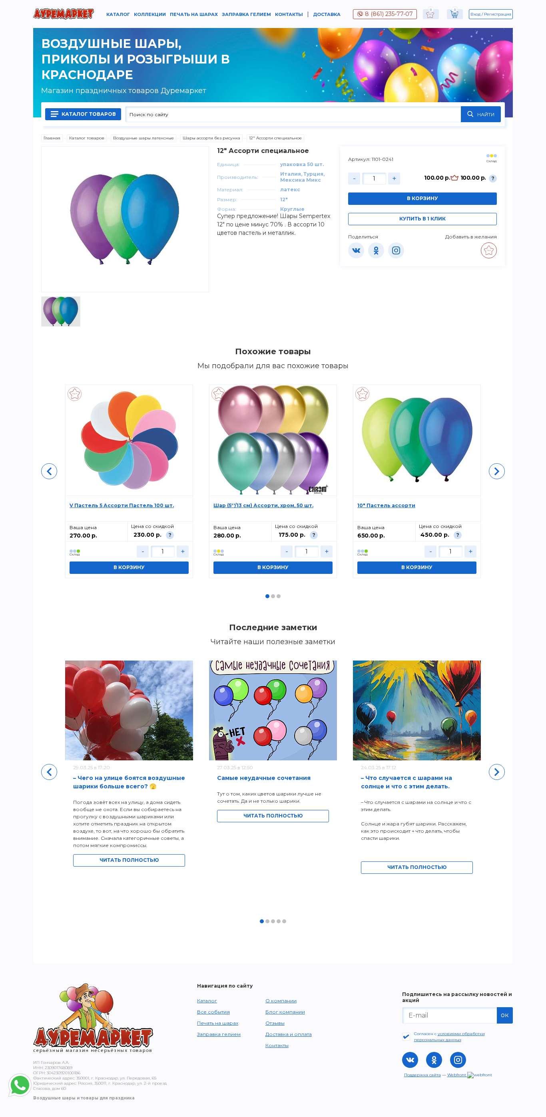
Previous (49, 471)
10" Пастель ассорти (386, 505)
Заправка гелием (246, 14)
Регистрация (497, 14)
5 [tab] (284, 921)
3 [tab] (279, 596)
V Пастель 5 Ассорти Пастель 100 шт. (122, 505)
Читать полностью (129, 860)
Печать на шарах (194, 14)
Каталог (118, 14)
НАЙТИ (485, 114)
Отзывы (275, 1023)
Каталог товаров (88, 114)
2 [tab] (273, 596)
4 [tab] (279, 921)
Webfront (457, 1074)
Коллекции (150, 14)
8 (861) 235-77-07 (389, 14)
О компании (281, 1001)
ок (505, 1015)
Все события (213, 1012)
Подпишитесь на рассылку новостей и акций (457, 997)
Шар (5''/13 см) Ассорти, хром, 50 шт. (263, 505)
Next (497, 471)
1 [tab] (267, 596)
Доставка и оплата (288, 1034)
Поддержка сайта (422, 1074)
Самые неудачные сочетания (264, 778)
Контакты (289, 14)
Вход (475, 14)
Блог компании (285, 1012)
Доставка (327, 14)
